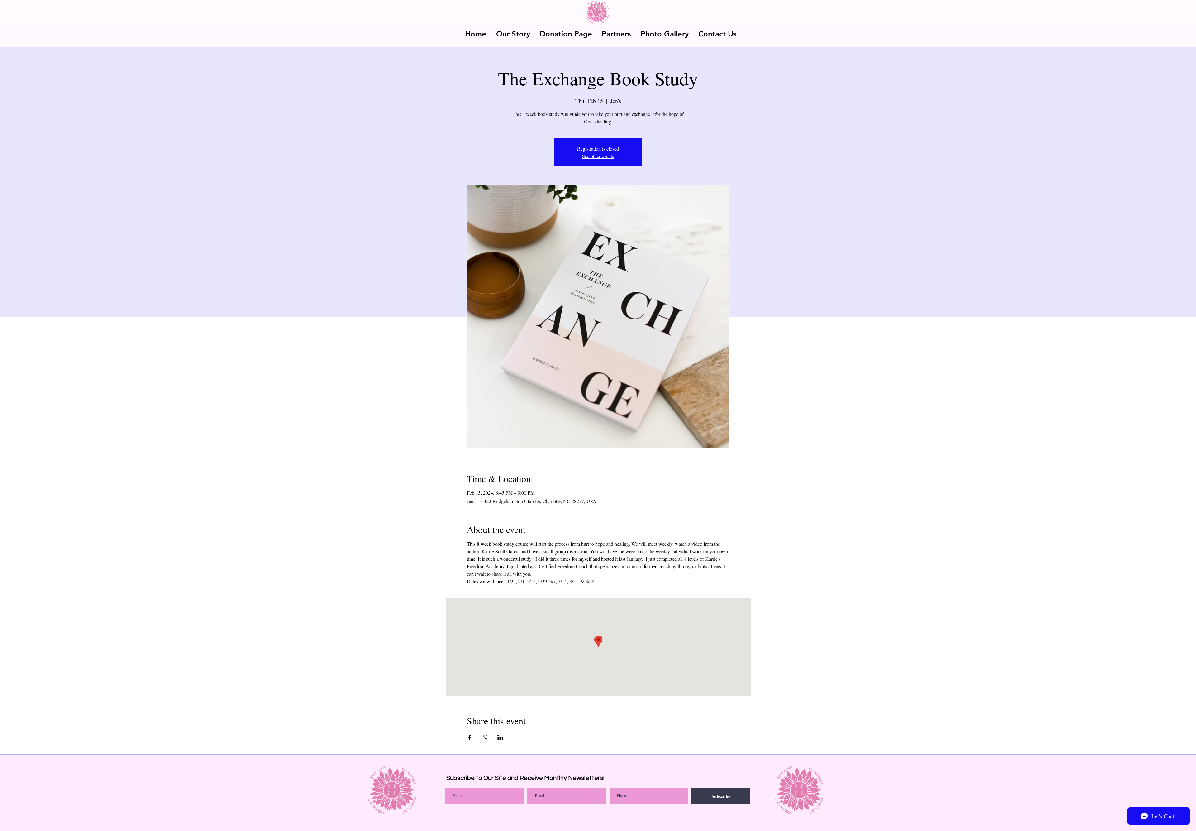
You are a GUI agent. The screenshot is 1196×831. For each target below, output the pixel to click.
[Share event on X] (485, 737)
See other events (598, 156)
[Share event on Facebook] (470, 737)
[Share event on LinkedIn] (500, 737)
